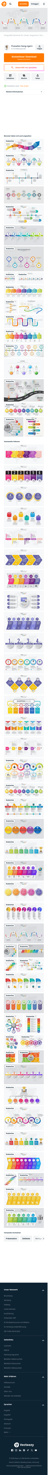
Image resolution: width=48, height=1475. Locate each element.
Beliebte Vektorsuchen (13, 1469)
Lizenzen (7, 1455)
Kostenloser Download (24, 57)
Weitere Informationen (14, 91)
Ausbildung (9, 1423)
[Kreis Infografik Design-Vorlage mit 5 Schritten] (23, 395)
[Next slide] (38, 1348)
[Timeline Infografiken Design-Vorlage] (13, 474)
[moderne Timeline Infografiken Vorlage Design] (23, 417)
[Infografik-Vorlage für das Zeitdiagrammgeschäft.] (23, 194)
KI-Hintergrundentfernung (15, 1436)
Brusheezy (8, 1405)
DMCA (6, 1460)
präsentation (11, 1348)
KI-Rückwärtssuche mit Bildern (16, 1432)
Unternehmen (10, 1419)
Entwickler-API (10, 1427)
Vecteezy (7, 1410)
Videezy (7, 1414)
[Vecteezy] (3, 3)
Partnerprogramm (11, 1464)
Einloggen (35, 4)
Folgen (39, 49)
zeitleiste (26, 1348)
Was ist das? (24, 86)
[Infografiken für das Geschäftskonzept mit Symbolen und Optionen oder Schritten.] (23, 363)
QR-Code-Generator (12, 1441)
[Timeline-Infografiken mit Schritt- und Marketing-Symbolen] (23, 348)
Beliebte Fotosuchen (12, 1473)
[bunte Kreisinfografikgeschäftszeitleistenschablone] (23, 258)
